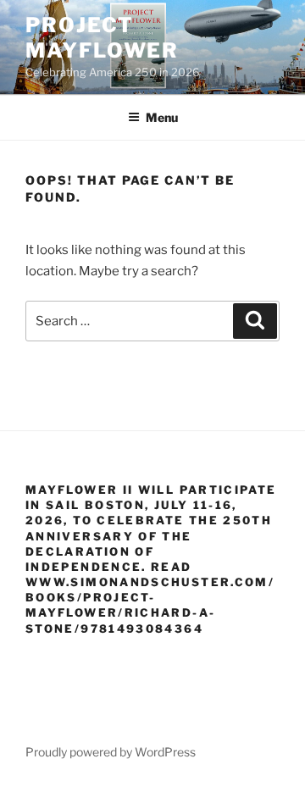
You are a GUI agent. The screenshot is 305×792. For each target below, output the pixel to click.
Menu (162, 117)
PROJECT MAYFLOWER (102, 38)
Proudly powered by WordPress (110, 752)
